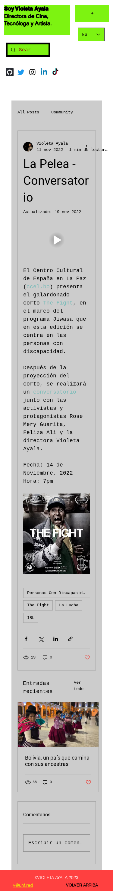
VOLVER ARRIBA (82, 885)
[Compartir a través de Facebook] (26, 639)
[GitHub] (9, 72)
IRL (30, 617)
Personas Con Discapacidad (57, 592)
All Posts (28, 112)
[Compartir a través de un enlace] (70, 639)
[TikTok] (55, 72)
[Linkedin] (44, 72)
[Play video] (56, 240)
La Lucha (68, 605)
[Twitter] (21, 72)
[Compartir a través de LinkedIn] (55, 639)
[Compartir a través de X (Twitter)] (41, 639)
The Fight (38, 605)
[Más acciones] (86, 146)
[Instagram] (32, 72)
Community (62, 112)
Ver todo (78, 685)
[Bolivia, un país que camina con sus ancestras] (58, 724)
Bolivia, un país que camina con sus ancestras (57, 760)
